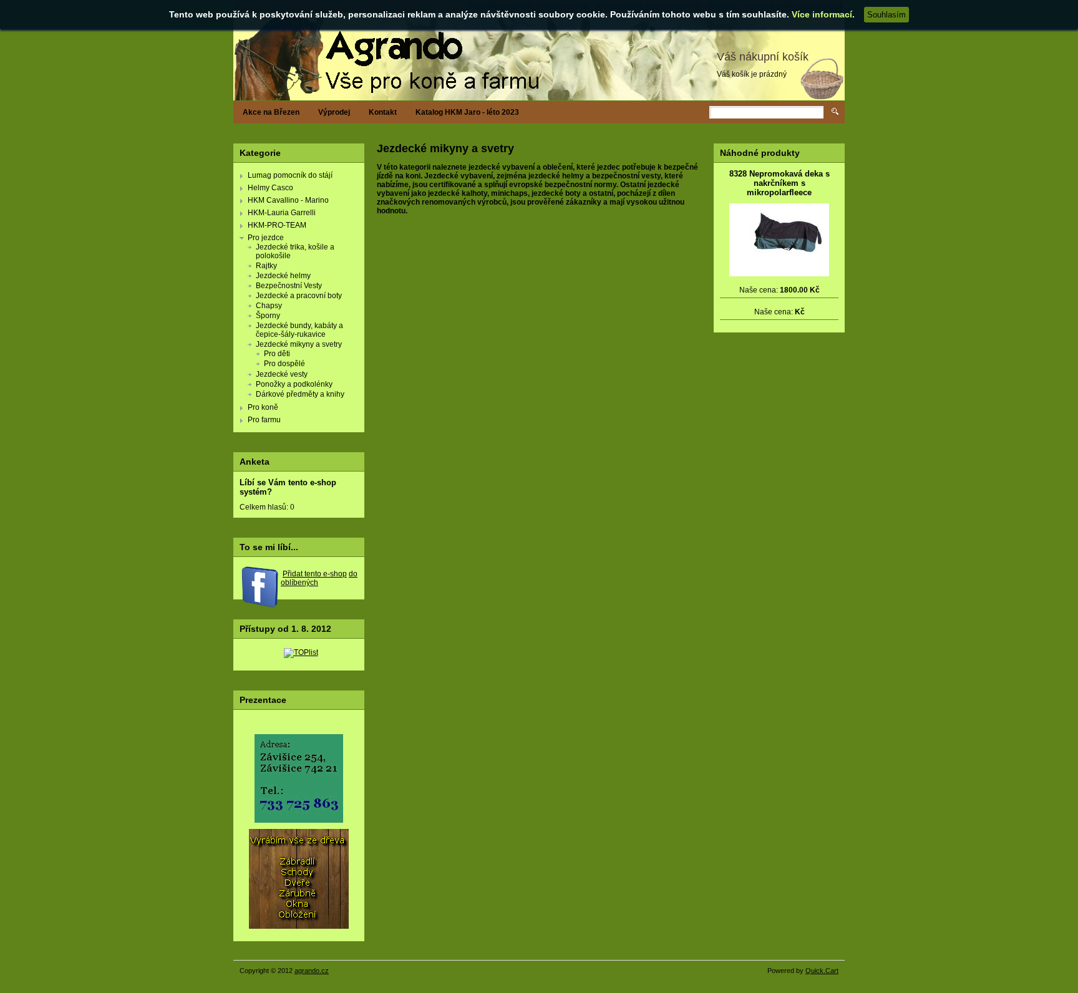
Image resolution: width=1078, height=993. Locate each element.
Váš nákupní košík (762, 57)
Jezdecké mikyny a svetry (299, 344)
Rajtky (266, 265)
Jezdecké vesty (282, 374)
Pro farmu (264, 419)
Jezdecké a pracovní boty (299, 295)
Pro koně (263, 407)
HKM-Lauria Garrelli (282, 212)
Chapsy (269, 305)
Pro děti (277, 353)
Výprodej (334, 112)
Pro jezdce (266, 237)
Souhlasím (886, 14)
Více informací (822, 14)
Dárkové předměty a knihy (300, 394)
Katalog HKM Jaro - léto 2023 (467, 112)
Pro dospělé (284, 363)
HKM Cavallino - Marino (288, 200)
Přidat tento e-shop (315, 573)
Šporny (268, 315)
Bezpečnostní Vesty (289, 285)
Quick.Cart (821, 970)
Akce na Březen (271, 112)
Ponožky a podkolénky (294, 384)
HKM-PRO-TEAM (277, 225)
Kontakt (383, 112)
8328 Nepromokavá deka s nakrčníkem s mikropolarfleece (779, 183)
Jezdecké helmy (283, 275)
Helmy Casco (270, 187)
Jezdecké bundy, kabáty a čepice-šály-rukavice (299, 330)
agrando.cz (311, 970)
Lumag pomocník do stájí (290, 175)
